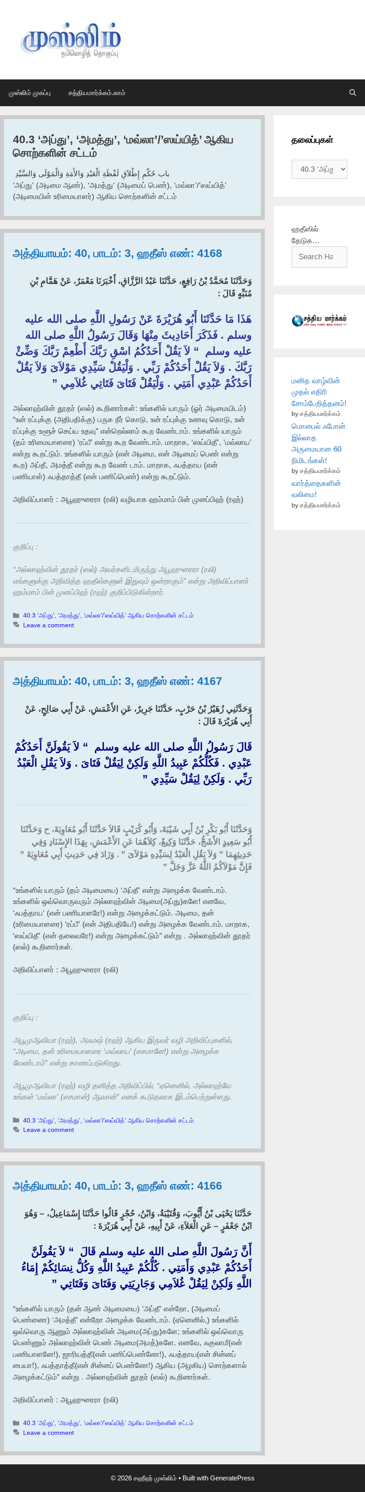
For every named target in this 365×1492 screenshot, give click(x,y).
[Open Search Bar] (353, 92)
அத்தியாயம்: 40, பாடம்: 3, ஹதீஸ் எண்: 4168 (117, 253)
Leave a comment (48, 625)
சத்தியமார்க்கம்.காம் (97, 92)
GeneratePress (232, 1478)
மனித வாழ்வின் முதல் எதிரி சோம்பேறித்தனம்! (319, 392)
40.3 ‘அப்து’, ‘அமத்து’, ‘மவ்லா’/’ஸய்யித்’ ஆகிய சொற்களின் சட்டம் (108, 615)
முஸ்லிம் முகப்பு (30, 92)
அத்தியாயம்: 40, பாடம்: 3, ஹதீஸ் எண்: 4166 (117, 1185)
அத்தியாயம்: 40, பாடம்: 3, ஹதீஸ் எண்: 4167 (117, 681)
